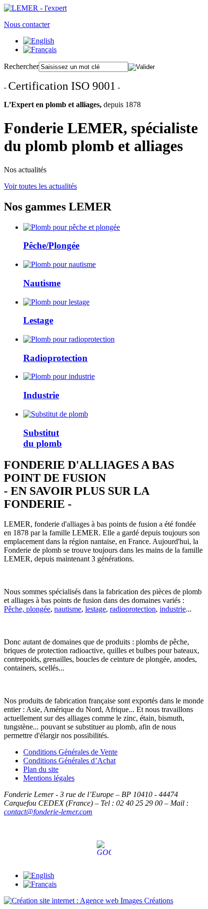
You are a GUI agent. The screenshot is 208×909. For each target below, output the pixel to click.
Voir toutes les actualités (40, 186)
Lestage (38, 320)
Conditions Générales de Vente (70, 752)
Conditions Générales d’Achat (69, 760)
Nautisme (41, 283)
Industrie (41, 395)
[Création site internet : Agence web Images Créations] (88, 900)
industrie (173, 609)
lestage (95, 609)
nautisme (67, 609)
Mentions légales (48, 778)
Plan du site (41, 769)
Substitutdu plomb (42, 438)
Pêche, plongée (27, 609)
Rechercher (21, 66)
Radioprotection (55, 358)
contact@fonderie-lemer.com (48, 812)
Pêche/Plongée (51, 245)
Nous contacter (27, 24)
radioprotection (133, 609)
